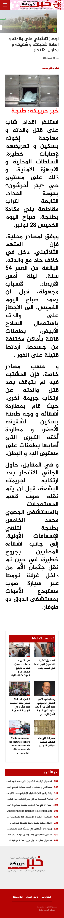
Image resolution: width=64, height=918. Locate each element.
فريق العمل (32, 897)
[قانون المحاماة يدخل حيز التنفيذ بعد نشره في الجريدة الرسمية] (19, 688)
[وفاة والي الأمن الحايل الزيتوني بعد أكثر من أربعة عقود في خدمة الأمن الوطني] (44, 688)
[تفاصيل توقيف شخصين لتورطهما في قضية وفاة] (44, 649)
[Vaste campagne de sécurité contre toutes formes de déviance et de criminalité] (19, 727)
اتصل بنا (46, 897)
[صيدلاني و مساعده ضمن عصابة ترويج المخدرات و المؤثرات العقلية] (19, 649)
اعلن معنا (18, 897)
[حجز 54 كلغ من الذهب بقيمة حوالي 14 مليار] (44, 727)
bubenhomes (50, 68)
